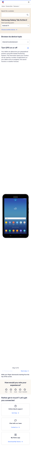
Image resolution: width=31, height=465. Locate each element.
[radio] (6, 389)
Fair (11, 392)
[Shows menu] (29, 2)
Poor (6, 392)
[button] (15, 25)
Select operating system (7, 23)
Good (15, 392)
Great (20, 392)
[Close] (28, 48)
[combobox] (13, 15)
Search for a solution (7, 11)
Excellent (24, 392)
